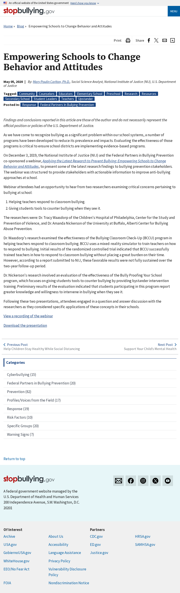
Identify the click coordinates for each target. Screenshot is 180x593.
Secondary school (17, 99)
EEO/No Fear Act (16, 569)
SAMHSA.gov (145, 544)
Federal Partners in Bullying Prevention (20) (41, 383)
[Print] (128, 40)
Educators (66, 94)
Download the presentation (25, 325)
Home (8, 26)
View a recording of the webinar (28, 316)
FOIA (7, 582)
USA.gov (10, 544)
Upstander (85, 99)
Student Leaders (45, 99)
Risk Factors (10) (20, 417)
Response (29, 105)
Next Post (165, 344)
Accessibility (58, 544)
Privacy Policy (59, 561)
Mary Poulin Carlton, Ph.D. (51, 81)
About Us (56, 536)
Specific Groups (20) (23, 425)
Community (27, 94)
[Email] (165, 40)
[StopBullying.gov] (29, 11)
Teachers (67, 99)
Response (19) (18, 408)
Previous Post (17, 344)
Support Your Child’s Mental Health (150, 349)
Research (130, 94)
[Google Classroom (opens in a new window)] (172, 40)
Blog (20, 26)
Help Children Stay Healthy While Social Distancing (42, 349)
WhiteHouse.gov (16, 561)
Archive (9, 536)
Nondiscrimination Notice (69, 582)
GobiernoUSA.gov (17, 552)
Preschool (113, 94)
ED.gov (95, 544)
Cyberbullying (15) (21, 374)
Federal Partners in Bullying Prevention (67, 105)
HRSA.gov (142, 536)
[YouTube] (167, 480)
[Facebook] (131, 480)
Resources (149, 94)
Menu (173, 11)
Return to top (14, 458)
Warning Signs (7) (20, 434)
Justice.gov (99, 552)
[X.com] (155, 480)
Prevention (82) (19, 391)
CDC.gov (96, 536)
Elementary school (89, 94)
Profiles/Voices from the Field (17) (34, 400)
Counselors (46, 94)
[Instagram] (143, 480)
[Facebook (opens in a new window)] (149, 40)
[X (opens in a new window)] (156, 40)
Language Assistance (65, 552)
